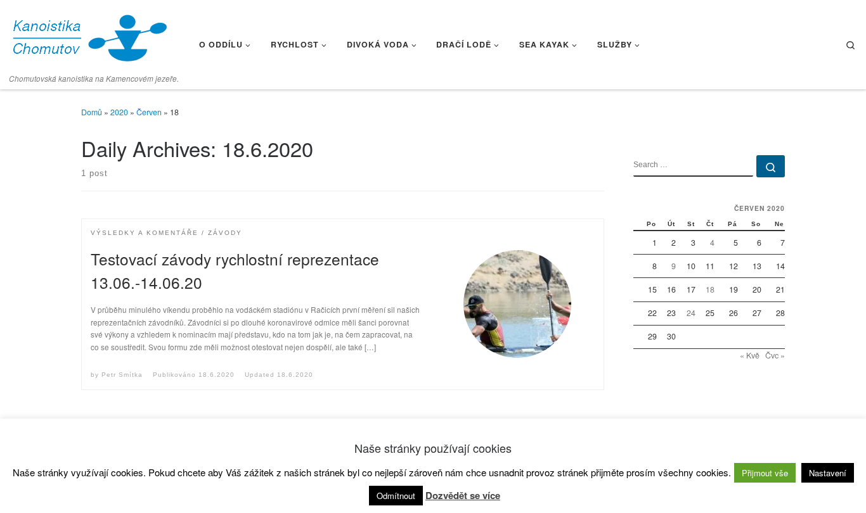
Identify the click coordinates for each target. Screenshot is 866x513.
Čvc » (775, 355)
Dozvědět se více (462, 495)
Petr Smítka (122, 374)
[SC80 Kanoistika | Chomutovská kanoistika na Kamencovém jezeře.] (89, 34)
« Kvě (749, 355)
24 (691, 313)
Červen (149, 112)
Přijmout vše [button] (765, 473)
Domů (91, 112)
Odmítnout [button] (396, 496)
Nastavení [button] (827, 473)
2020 (119, 112)
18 (710, 289)
